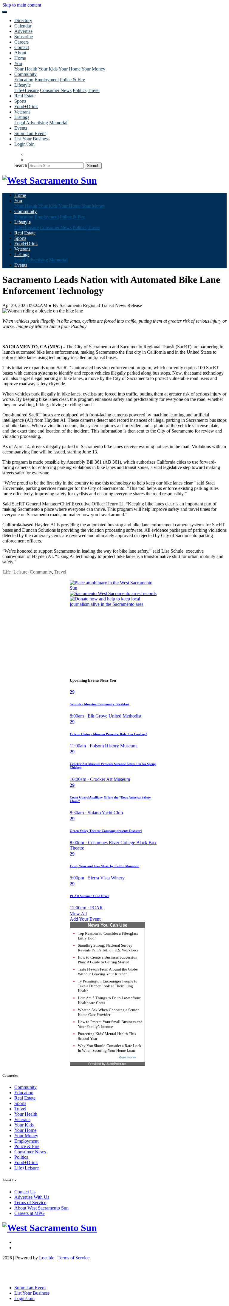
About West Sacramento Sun (41, 1207)
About (20, 52)
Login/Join (24, 144)
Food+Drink (26, 106)
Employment (47, 79)
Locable (46, 1257)
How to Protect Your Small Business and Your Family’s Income (110, 1024)
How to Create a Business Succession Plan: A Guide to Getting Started (107, 959)
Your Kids (48, 68)
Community (41, 571)
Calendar (22, 25)
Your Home (69, 68)
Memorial (58, 122)
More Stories (127, 1057)
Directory (23, 20)
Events (20, 128)
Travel (94, 90)
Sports (20, 101)
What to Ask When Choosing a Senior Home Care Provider (108, 1012)
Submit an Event (30, 133)
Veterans (22, 111)
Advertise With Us (31, 1197)
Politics (79, 90)
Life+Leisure (26, 90)
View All (78, 913)
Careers (21, 42)
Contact (21, 47)
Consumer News (56, 90)
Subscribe (23, 36)
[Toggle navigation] (4, 12)
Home (20, 58)
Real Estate (24, 95)
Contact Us (24, 1191)
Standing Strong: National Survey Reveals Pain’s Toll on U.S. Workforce (108, 947)
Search (20, 165)
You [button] (18, 63)
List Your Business (31, 138)
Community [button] (25, 74)
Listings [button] (21, 117)
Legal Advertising (31, 122)
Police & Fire (72, 79)
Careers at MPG (29, 1213)
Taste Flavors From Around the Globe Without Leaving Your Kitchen (108, 971)
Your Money (93, 68)
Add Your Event (85, 919)
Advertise (23, 31)
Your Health (25, 68)
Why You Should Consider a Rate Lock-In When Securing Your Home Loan (110, 1048)
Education (23, 79)
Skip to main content (21, 4)
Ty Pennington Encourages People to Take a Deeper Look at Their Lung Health (107, 986)
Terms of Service (30, 1202)
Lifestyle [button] (22, 85)
